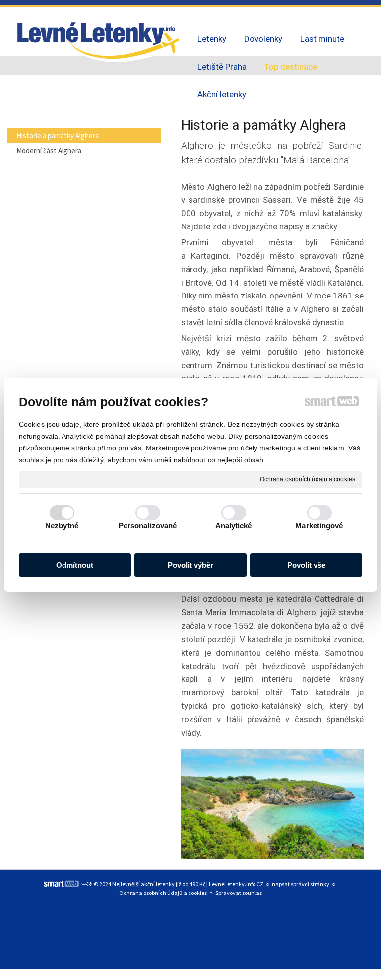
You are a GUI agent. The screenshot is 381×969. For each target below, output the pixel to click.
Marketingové (319, 526)
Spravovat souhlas (238, 892)
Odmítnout (74, 565)
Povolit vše (306, 565)
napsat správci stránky (300, 884)
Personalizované (148, 526)
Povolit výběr (190, 565)
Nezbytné (61, 526)
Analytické (233, 526)
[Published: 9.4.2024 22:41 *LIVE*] (86, 884)
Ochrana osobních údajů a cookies (307, 478)
